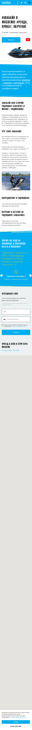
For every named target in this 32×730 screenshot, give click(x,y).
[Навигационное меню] (29, 2)
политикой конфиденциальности (18, 717)
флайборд (26, 80)
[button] (28, 39)
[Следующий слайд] (30, 275)
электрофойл (18, 83)
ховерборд (7, 83)
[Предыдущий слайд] (1, 275)
